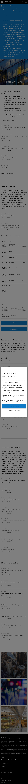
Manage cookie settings (14, 410)
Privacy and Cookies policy (18, 402)
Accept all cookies (14, 406)
